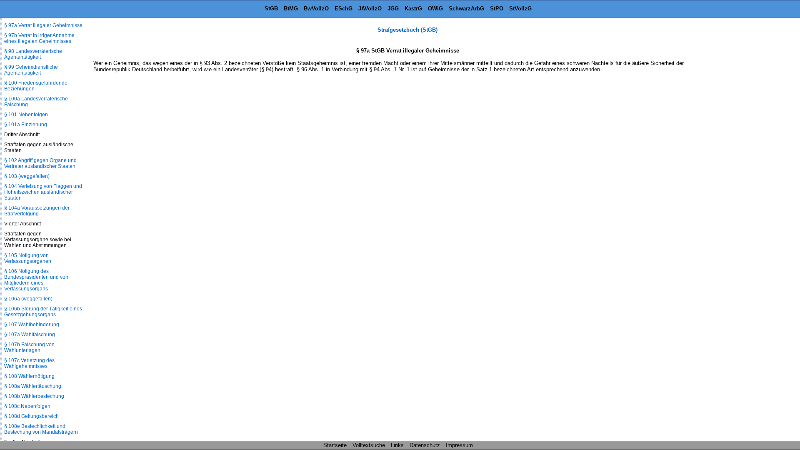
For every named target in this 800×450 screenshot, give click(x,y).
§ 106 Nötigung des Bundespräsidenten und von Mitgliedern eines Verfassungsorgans (36, 280)
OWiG (435, 8)
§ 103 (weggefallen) (27, 176)
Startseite (335, 445)
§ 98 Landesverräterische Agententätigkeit (33, 54)
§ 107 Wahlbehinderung (31, 325)
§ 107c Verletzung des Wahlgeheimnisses (29, 363)
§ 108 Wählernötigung (29, 376)
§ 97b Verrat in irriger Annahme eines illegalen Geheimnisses (39, 38)
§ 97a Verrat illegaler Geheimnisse (43, 25)
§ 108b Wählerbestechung (34, 396)
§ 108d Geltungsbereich (31, 416)
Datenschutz (425, 445)
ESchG (343, 8)
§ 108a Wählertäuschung (32, 386)
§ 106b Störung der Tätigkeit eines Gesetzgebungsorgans (43, 312)
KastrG (413, 8)
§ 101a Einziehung (25, 125)
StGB (271, 8)
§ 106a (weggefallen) (28, 299)
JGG (393, 8)
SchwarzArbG (466, 8)
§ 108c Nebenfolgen (27, 406)
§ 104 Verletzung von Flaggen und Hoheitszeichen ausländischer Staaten (43, 192)
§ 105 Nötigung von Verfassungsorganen (27, 258)
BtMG (291, 8)
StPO (496, 8)
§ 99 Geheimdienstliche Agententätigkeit (31, 70)
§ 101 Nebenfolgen (26, 115)
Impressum (459, 445)
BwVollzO (316, 8)
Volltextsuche (368, 445)
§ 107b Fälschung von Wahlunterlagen (29, 347)
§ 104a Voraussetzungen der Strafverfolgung (37, 211)
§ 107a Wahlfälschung (29, 335)
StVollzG (520, 8)
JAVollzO (370, 8)
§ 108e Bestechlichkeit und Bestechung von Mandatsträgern (41, 429)
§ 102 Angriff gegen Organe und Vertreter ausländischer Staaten (40, 163)
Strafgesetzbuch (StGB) (408, 30)
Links (397, 445)
